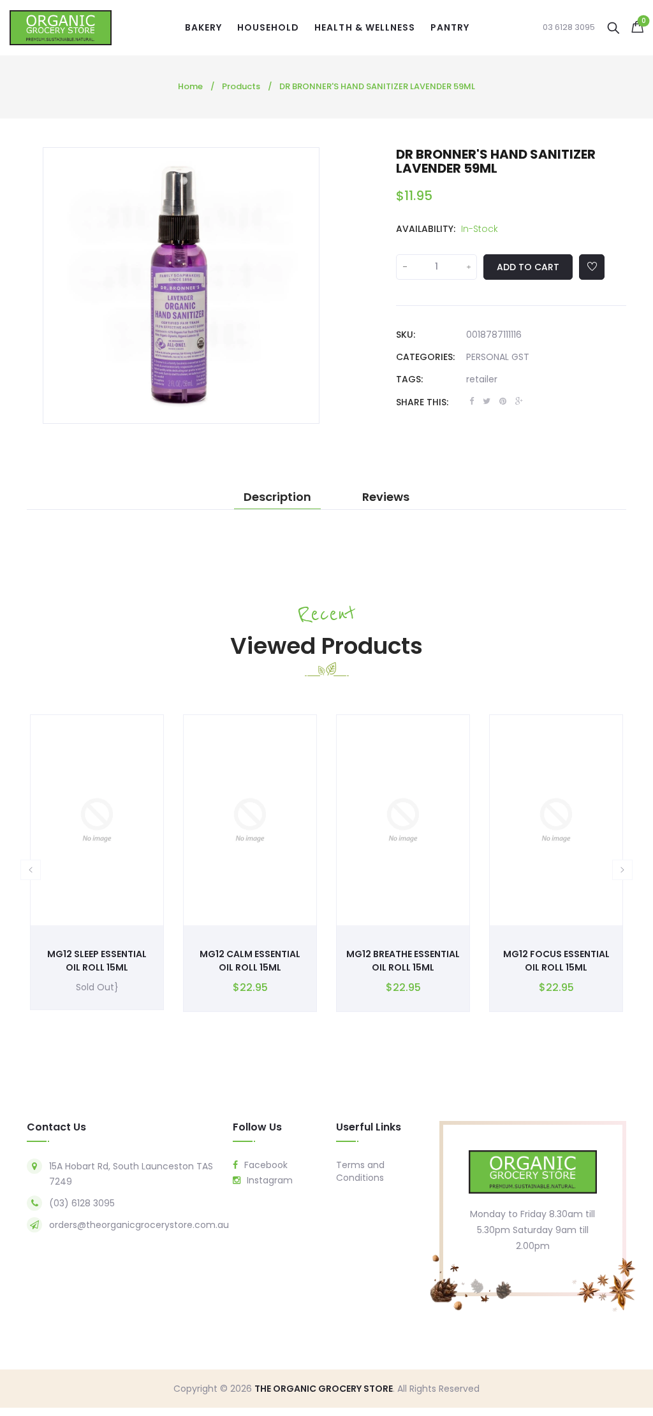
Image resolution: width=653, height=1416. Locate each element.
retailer (481, 379)
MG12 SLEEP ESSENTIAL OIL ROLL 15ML (97, 961)
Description (277, 497)
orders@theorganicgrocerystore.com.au (139, 1224)
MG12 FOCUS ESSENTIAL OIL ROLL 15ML (556, 961)
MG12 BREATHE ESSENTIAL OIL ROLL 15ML (403, 961)
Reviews (385, 497)
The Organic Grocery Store (323, 1388)
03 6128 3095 (569, 27)
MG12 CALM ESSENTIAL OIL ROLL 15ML (250, 961)
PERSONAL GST (497, 356)
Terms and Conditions (360, 1171)
